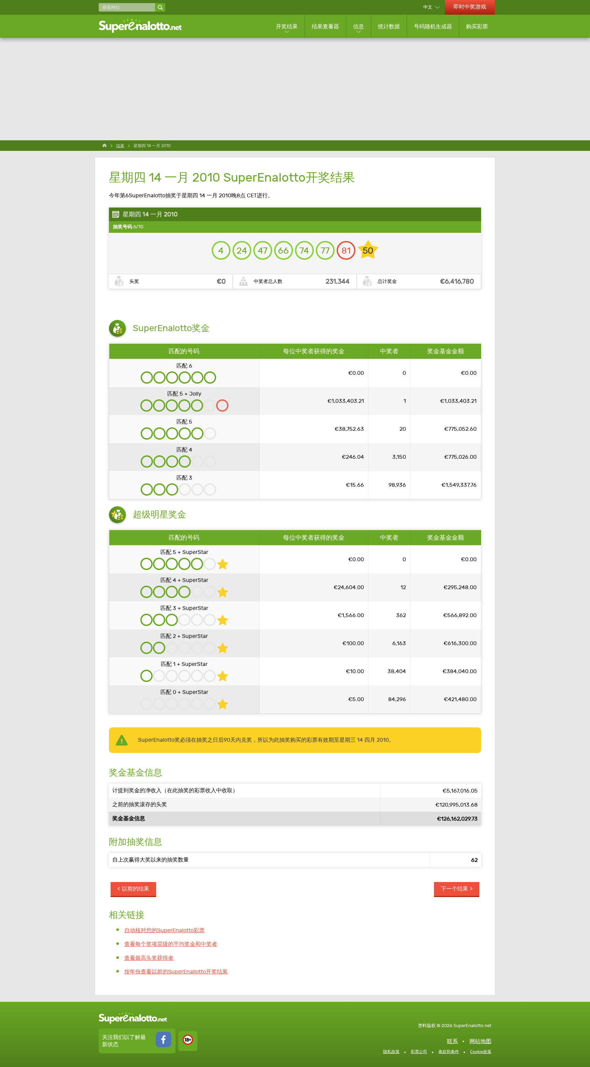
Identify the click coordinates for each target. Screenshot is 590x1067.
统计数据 (389, 26)
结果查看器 (325, 26)
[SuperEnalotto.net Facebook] (163, 1045)
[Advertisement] (295, 89)
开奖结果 (287, 26)
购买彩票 (477, 26)
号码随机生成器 (433, 26)
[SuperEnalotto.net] (145, 26)
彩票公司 (419, 1051)
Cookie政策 (480, 1051)
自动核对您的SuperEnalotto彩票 (164, 930)
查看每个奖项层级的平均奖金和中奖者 (170, 944)
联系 (452, 1041)
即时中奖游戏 (469, 6)
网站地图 (480, 1041)
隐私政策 (391, 1051)
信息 (358, 26)
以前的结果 (135, 888)
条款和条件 (448, 1051)
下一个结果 (454, 888)
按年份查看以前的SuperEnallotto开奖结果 (176, 971)
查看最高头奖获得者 (148, 958)
